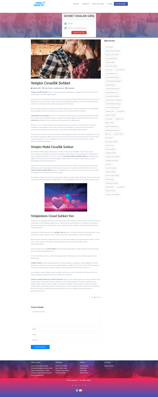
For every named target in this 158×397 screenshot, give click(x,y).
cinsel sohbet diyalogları (113, 81)
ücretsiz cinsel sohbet (112, 194)
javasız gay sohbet (111, 141)
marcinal (108, 164)
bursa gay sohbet (111, 58)
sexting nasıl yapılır (111, 183)
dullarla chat (109, 111)
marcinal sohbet (110, 168)
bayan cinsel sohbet (111, 55)
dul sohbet (120, 111)
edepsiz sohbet (110, 115)
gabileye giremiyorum (112, 130)
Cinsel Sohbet (48, 88)
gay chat (108, 134)
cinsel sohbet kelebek (112, 96)
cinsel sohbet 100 (111, 73)
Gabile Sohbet (84, 373)
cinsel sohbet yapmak (112, 107)
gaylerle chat (118, 134)
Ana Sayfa (76, 4)
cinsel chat (108, 70)
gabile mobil (109, 123)
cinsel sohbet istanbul (112, 89)
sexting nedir (109, 187)
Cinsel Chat (83, 368)
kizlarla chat (109, 145)
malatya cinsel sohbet (112, 157)
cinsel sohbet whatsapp (113, 104)
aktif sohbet (109, 47)
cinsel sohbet (120, 70)
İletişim (109, 4)
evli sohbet (108, 119)
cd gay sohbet (109, 62)
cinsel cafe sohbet (111, 66)
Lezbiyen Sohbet (110, 153)
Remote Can (60, 88)
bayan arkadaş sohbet (112, 51)
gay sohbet (109, 138)
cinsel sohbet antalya (112, 77)
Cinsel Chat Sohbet (98, 4)
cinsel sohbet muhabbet (113, 100)
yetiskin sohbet (110, 191)
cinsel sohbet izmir (111, 92)
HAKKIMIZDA (85, 4)
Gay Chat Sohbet (60, 373)
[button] (121, 4)
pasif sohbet (109, 179)
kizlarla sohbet (110, 149)
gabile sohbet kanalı (112, 126)
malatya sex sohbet (111, 160)
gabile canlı (119, 119)
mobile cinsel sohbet (112, 175)
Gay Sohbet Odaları (61, 368)
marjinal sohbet (110, 172)
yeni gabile (121, 187)
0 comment (70, 88)
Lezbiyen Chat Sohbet (62, 370)
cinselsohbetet (110, 85)
